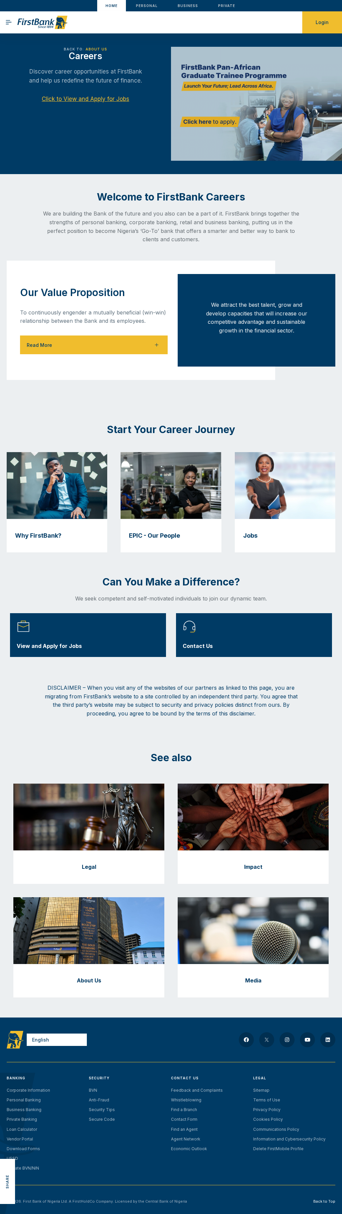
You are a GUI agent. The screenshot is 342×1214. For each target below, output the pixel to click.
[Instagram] (287, 1039)
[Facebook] (246, 1039)
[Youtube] (307, 1039)
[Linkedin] (327, 1039)
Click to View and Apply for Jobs (85, 99)
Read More (39, 345)
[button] (94, 344)
